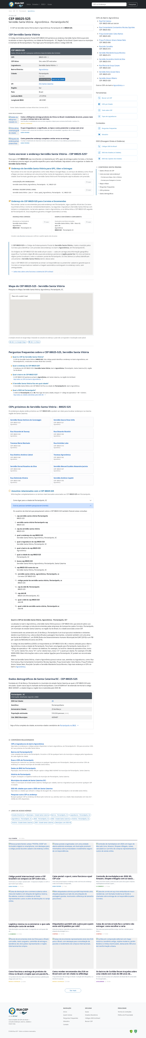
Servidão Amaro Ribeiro (108, 78)
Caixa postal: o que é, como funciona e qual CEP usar (72, 877)
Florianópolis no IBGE (68, 725)
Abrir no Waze (35, 342)
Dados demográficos (106, 194)
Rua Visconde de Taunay (19, 431)
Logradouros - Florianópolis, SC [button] (80, 815)
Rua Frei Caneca (105, 21)
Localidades (100, 981)
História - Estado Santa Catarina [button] (22, 822)
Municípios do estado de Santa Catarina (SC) (28, 780)
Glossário (66, 1021)
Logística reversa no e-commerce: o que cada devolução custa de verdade (29, 925)
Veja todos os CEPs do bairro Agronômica (27, 379)
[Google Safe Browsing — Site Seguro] (131, 1031)
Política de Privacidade (125, 1015)
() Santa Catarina (46, 84)
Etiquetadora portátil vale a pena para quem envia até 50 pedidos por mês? (72, 925)
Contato (65, 1024)
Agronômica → (118, 85)
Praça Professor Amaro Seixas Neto (112, 40)
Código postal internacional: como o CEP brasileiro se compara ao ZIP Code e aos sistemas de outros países (27, 878)
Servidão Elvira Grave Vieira (109, 72)
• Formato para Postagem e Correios (110, 180)
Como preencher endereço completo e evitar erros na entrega (45, 138)
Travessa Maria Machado (20, 443)
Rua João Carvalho (106, 46)
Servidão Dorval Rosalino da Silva (23, 466)
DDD (43, 4)
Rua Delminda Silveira (19, 478)
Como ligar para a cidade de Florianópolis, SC (30, 500)
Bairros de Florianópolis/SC (21, 752)
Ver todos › (22, 838)
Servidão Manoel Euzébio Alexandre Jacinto (71, 466)
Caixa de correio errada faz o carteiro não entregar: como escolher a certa (115, 925)
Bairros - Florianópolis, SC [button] (59, 815)
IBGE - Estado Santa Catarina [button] (60, 819)
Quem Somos (67, 1015)
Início (29, 4)
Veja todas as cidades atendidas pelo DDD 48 (28, 395)
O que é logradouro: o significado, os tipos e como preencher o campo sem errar (52, 128)
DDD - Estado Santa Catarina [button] (44, 822)
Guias (50, 4)
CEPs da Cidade (45, 79)
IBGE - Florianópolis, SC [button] (41, 819)
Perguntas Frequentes (107, 187)
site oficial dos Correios (23, 236)
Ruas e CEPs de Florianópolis (22, 760)
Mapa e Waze (104, 184)
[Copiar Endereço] (57, 65)
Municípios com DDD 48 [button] (63, 822)
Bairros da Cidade (58, 79)
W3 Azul (15, 1016)
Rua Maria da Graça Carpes (109, 65)
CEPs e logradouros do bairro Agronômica (27, 744)
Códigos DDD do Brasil (92, 1018)
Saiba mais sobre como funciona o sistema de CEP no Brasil (33, 271)
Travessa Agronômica (62, 455)
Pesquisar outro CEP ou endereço (24, 794)
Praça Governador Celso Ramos (111, 34)
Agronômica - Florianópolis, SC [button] (22, 819)
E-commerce (100, 886)
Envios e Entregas (26, 123)
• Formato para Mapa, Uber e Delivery (111, 177)
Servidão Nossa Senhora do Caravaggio (25, 420)
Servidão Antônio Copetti (63, 478)
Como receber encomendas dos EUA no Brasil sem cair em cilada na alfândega (70, 972)
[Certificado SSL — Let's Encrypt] (135, 1031)
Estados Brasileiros (91, 1015)
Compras (55, 934)
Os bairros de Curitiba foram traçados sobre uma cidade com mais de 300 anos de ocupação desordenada (116, 973)
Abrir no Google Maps (18, 342)
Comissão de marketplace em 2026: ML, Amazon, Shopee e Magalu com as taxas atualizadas (114, 878)
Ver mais (73, 990)
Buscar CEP (89, 1021)
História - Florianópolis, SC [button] (80, 819)
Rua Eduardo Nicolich (62, 431)
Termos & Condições (124, 1012)
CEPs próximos (104, 190)
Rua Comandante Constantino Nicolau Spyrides (117, 27)
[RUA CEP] (16, 4)
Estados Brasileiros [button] (18, 815)
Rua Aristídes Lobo (61, 443)
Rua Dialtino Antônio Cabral (21, 455)
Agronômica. (21, 667)
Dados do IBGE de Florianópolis (23, 768)
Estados (35, 4)
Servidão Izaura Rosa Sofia (64, 420)
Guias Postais (25, 132)
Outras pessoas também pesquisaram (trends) (30, 506)
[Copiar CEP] (48, 57)
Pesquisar (132, 4)
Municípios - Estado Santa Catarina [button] (38, 815)
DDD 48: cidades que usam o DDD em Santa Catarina (32, 788)
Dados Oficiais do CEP (107, 171)
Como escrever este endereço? (110, 174)
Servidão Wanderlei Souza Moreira (112, 53)
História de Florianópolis (20, 774)
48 (53, 701)
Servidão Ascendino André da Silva (112, 59)
